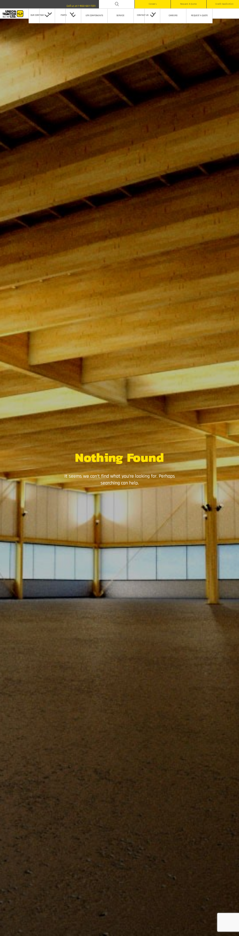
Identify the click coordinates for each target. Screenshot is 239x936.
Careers (153, 4)
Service (120, 15)
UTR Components (94, 15)
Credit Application (224, 4)
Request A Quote (188, 4)
